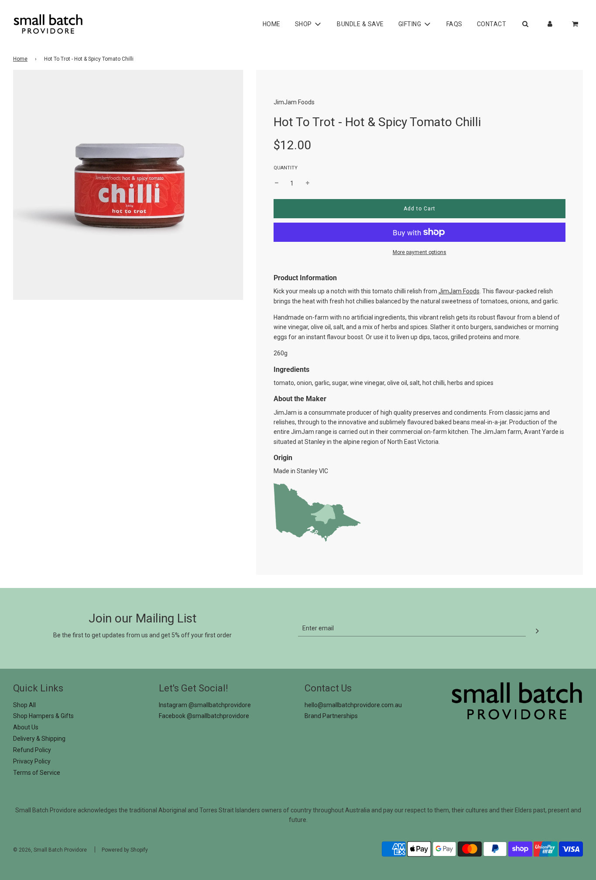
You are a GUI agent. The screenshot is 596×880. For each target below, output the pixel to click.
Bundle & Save (360, 24)
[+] (308, 183)
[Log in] (550, 24)
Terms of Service (36, 772)
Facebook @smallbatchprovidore (204, 715)
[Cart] (575, 24)
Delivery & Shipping (39, 738)
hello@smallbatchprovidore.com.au (353, 704)
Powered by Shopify (125, 850)
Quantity (286, 168)
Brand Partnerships (331, 715)
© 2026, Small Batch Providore (50, 850)
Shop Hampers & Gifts (43, 715)
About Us (25, 727)
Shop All (24, 704)
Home (272, 24)
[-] (277, 183)
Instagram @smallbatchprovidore (205, 704)
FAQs (454, 24)
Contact (492, 24)
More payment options (419, 252)
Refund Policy (32, 749)
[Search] (525, 24)
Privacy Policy (32, 761)
